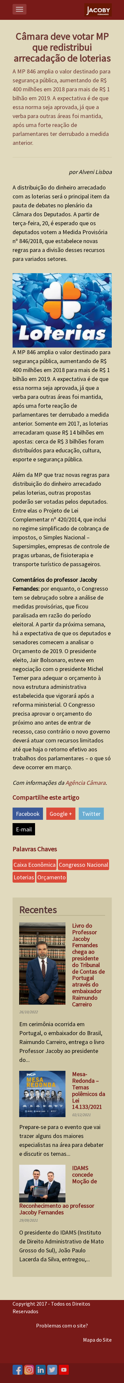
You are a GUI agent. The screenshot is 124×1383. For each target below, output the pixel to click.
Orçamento (51, 877)
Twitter (91, 813)
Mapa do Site (97, 1339)
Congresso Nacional (83, 864)
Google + (61, 813)
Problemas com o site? (62, 1325)
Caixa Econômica (35, 864)
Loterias (24, 877)
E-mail (24, 829)
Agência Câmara (85, 782)
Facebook (28, 813)
